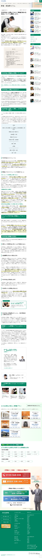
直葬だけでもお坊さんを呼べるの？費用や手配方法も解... (35, 72)
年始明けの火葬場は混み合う (11, 63)
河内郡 (9, 456)
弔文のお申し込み (6, 519)
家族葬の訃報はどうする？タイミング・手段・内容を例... (35, 48)
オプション (16, 524)
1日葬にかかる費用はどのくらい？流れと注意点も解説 (37, 84)
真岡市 (9, 454)
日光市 (28, 522)
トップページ (2, 3)
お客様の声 (16, 528)
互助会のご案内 (6, 522)
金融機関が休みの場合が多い (11, 61)
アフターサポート (17, 527)
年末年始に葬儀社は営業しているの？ (12, 51)
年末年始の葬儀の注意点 (10, 59)
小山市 (2, 454)
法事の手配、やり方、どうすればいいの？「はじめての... (35, 54)
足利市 (28, 517)
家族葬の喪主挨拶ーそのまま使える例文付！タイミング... (35, 66)
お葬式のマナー (14, 3)
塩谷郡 (22, 456)
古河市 (2, 461)
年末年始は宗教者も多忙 (10, 62)
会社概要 (36, 1)
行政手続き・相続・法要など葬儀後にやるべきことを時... (35, 101)
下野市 (2, 456)
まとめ (7, 66)
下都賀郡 (15, 456)
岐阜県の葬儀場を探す (30, 548)
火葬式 (15, 517)
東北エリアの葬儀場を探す (31, 546)
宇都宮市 (28, 516)
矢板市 (22, 454)
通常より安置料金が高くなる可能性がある (13, 60)
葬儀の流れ (16, 538)
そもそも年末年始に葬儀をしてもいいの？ (13, 58)
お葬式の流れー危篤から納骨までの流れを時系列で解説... (35, 60)
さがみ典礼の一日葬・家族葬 (19, 518)
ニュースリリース (17, 534)
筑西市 (22, 461)
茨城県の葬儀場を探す (30, 536)
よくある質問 (16, 539)
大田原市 (15, 454)
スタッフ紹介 (16, 533)
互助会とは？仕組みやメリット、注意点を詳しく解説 (37, 78)
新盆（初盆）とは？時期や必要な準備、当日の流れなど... (35, 89)
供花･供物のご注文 (6, 516)
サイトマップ (3, 555)
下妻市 (15, 461)
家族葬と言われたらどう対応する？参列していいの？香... (35, 95)
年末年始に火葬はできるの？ (10, 52)
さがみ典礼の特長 (17, 523)
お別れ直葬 (16, 516)
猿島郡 (28, 461)
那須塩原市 (29, 454)
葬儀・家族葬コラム (10, 3)
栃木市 (28, 518)
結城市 (9, 461)
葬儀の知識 (6, 3)
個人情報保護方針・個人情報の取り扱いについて (8, 554)
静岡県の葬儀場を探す (30, 545)
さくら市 (35, 454)
